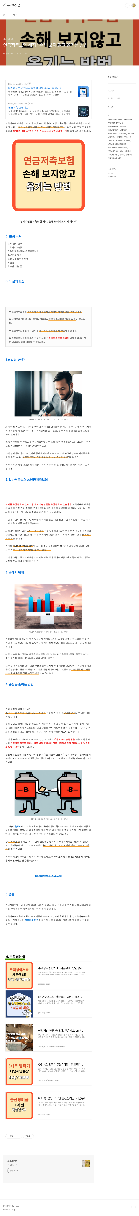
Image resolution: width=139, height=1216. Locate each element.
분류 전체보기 (113, 77)
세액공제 (123, 127)
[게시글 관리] (19, 1136)
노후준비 (111, 155)
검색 (127, 5)
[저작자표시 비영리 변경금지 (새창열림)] (37, 1136)
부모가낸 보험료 (113, 127)
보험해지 (111, 141)
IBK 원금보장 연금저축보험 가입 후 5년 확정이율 (35, 87)
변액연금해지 (112, 158)
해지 (116, 155)
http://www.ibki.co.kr (17, 84)
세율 (119, 158)
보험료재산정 (122, 148)
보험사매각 (128, 137)
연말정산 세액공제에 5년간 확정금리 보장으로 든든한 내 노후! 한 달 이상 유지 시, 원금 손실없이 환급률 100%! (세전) (40, 93)
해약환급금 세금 (120, 144)
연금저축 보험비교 (18, 107)
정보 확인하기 (112, 134)
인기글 (118, 98)
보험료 (120, 120)
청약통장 (120, 137)
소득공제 (128, 151)
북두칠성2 (11, 5)
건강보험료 (119, 141)
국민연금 (131, 134)
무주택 (122, 155)
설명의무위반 (112, 120)
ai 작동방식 (122, 134)
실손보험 (127, 141)
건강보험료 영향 (113, 151)
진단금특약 (128, 120)
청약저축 (129, 155)
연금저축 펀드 (31, 920)
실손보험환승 (112, 148)
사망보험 (111, 144)
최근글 (110, 98)
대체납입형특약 (113, 130)
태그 (15, 15)
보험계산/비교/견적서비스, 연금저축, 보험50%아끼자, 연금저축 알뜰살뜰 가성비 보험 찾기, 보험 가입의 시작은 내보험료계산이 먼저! (39, 113)
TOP (133, 1207)
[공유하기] (15, 1136)
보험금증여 (123, 130)
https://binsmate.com (17, 103)
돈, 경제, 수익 (12, 1165)
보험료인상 (111, 137)
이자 (121, 151)
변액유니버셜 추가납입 (115, 123)
